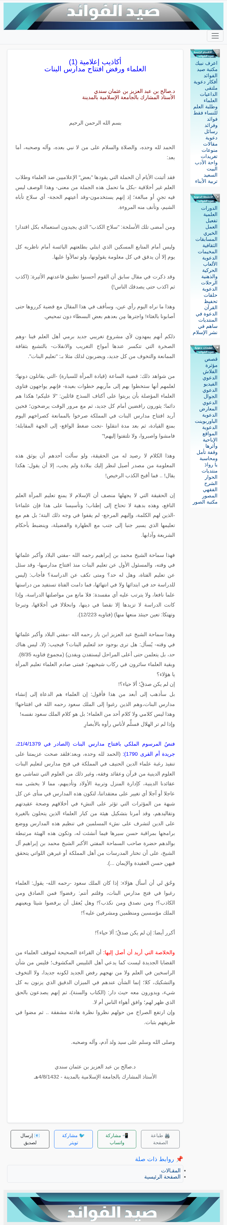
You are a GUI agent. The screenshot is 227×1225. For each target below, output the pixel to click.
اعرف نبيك (206, 63)
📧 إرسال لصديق (30, 1139)
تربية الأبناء (206, 181)
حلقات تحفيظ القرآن (211, 301)
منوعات (210, 150)
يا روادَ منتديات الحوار (210, 471)
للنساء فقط (205, 113)
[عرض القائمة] (215, 36)
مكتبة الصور (205, 502)
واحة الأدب (206, 162)
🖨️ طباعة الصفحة (160, 1139)
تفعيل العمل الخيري (210, 227)
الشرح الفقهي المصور (210, 490)
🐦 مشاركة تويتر (73, 1139)
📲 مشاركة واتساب (117, 1139)
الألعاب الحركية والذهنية (209, 270)
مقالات (210, 144)
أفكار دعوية (206, 82)
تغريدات (209, 156)
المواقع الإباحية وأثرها (210, 440)
